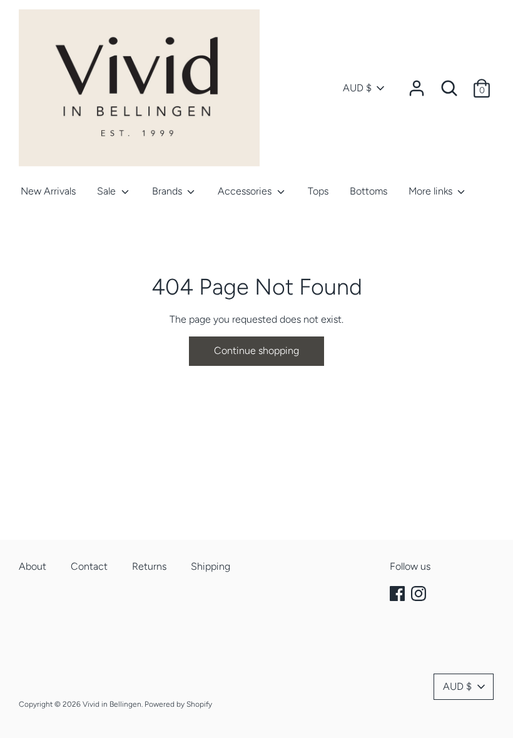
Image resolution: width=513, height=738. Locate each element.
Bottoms (368, 191)
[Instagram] (420, 594)
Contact (89, 566)
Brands (168, 191)
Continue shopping (256, 350)
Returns (149, 566)
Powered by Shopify (178, 704)
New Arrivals (48, 191)
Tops (318, 191)
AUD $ (357, 88)
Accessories (246, 191)
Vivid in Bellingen (112, 704)
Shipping (210, 566)
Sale (107, 191)
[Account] (416, 83)
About (32, 566)
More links (432, 191)
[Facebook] (398, 594)
